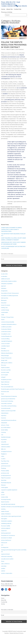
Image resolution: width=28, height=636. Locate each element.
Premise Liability (5, 470)
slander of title (4, 497)
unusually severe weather (7, 558)
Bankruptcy (4, 300)
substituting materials (6, 523)
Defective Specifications (7, 353)
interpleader (4, 422)
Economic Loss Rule (6, 370)
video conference (5, 563)
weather (3, 568)
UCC (2, 545)
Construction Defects (6, 329)
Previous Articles (6, 12)
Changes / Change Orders (7, 317)
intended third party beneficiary (8, 420)
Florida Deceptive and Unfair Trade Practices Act (12, 389)
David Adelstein (20, 49)
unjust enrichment (5, 554)
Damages (3, 348)
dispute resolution (5, 367)
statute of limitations (6, 513)
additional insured (5, 278)
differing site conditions (6, 362)
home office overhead (6, 403)
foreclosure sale (5, 391)
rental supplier (4, 487)
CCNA (2, 314)
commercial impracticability (7, 322)
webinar (3, 570)
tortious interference (6, 540)
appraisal (3, 286)
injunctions (3, 415)
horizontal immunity (5, 408)
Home (3, 9)
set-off (2, 494)
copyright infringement (6, 341)
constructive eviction (6, 331)
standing (3, 509)
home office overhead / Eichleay (8, 406)
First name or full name (7, 253)
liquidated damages (6, 437)
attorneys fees (4, 298)
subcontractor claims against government (11, 516)
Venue (2, 561)
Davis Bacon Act (5, 350)
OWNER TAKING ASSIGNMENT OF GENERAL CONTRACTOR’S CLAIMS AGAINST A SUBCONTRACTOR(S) (11, 229)
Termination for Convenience (8, 535)
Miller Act (3, 449)
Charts (2, 319)
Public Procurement (5, 477)
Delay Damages (5, 355)
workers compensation (6, 573)
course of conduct (5, 343)
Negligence (4, 453)
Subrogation (4, 518)
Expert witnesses (5, 382)
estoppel (3, 377)
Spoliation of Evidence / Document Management (12, 506)
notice (2, 456)
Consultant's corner (5, 334)
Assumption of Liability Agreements (9, 295)
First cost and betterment (7, 386)
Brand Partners (19, 633)
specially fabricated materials (8, 504)
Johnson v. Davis (5, 425)
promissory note (5, 473)
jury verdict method (5, 427)
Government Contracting (7, 401)
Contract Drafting (5, 338)
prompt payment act (6, 475)
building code (4, 307)
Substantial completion (6, 521)
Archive (3, 604)
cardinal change (5, 310)
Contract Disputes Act (6, 336)
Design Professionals (6, 358)
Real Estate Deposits (6, 482)
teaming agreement (6, 533)
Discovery (3, 365)
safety (2, 492)
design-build (4, 360)
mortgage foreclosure (6, 451)
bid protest (3, 302)
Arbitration (3, 288)
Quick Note (3, 480)
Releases (3, 485)
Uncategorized (4, 547)
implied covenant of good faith (8, 410)
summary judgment (5, 528)
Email (2, 259)
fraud (2, 394)
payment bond (4, 463)
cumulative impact (5, 346)
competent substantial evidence (8, 324)
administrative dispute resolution (9, 281)
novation (3, 458)
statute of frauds (5, 511)
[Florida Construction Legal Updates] (14, 6)
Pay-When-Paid (5, 461)
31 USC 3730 (4, 274)
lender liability (4, 429)
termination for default (6, 537)
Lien (2, 434)
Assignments (4, 290)
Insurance (3, 418)
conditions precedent (6, 326)
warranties (3, 566)
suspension (4, 530)
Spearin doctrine (5, 501)
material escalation (5, 446)
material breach (5, 444)
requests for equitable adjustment (9, 489)
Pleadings (3, 468)
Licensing (3, 432)
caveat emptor (4, 312)
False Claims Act (5, 384)
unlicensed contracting (6, 556)
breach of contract (5, 305)
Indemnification (4, 413)
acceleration (4, 276)
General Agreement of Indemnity (9, 396)
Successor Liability (5, 525)
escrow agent (4, 374)
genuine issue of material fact (8, 398)
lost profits (3, 441)
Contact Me (17, 9)
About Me (9, 9)
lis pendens (4, 439)
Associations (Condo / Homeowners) (10, 293)
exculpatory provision (6, 379)
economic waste (5, 372)
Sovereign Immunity (6, 499)
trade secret (4, 542)
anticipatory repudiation (7, 283)
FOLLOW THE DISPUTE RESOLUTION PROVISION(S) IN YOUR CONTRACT (14, 44)
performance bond (5, 465)
